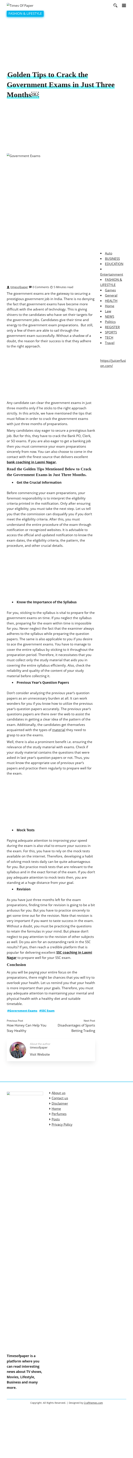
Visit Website (40, 1054)
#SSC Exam (47, 1011)
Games (110, 290)
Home (109, 306)
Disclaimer (60, 1103)
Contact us (60, 1098)
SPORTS (111, 332)
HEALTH (111, 301)
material (58, 730)
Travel (109, 343)
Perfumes (59, 1114)
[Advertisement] (66, 44)
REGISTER (112, 327)
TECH (109, 337)
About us (58, 1093)
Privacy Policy (62, 1124)
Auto (108, 253)
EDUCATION (114, 264)
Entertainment (111, 274)
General (111, 295)
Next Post (89, 1020)
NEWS (109, 316)
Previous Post (15, 1020)
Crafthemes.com (93, 1402)
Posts (56, 1119)
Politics (110, 322)
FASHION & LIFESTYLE (25, 13)
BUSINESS (112, 258)
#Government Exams (22, 1011)
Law (108, 311)
